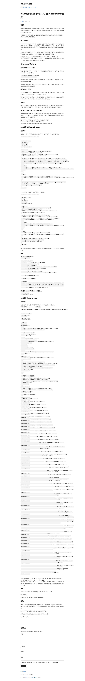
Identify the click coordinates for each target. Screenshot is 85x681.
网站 (22, 657)
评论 (22, 634)
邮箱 (22, 651)
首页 (26, 7)
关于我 (22, 7)
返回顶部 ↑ (23, 671)
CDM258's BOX (29, 677)
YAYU (35, 677)
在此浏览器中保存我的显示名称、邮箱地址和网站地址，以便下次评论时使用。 (40, 662)
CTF (32, 7)
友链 (35, 7)
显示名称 (23, 646)
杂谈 (29, 7)
